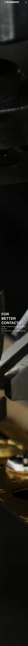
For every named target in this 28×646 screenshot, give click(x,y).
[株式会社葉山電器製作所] (10, 2)
